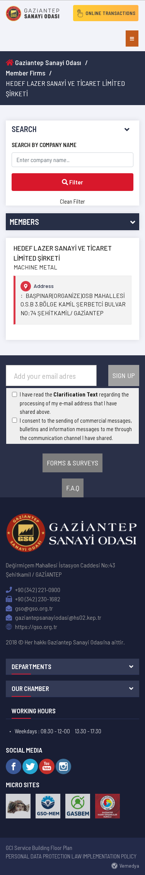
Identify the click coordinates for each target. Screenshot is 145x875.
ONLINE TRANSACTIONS (110, 13)
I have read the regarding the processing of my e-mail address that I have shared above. (74, 403)
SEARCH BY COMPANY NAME (44, 144)
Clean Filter (72, 201)
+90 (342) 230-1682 (37, 598)
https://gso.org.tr (35, 626)
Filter (75, 182)
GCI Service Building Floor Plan (39, 847)
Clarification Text (75, 394)
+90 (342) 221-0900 (37, 589)
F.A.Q (72, 488)
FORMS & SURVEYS (72, 462)
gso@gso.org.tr (33, 608)
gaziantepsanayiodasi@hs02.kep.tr (57, 617)
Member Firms (25, 73)
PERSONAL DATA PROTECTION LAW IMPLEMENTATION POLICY (71, 856)
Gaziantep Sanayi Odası (47, 62)
